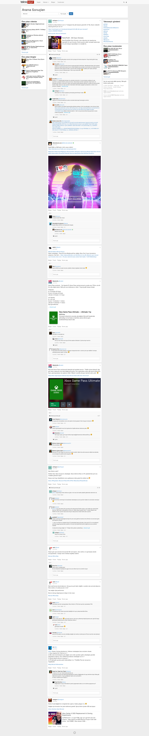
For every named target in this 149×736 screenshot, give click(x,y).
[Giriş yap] (126, 2)
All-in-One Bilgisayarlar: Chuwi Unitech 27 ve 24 (34, 41)
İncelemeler (61, 2)
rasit (56, 547)
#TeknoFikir (66, 481)
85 (28, 37)
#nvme (99, 151)
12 (28, 60)
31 (110, 68)
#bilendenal (51, 151)
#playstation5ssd (79, 153)
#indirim (72, 151)
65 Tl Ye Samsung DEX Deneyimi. (117, 71)
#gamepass (58, 375)
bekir (55, 498)
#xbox (54, 251)
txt (55, 647)
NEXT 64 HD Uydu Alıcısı (114, 54)
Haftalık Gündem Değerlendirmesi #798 (35, 24)
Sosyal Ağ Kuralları (108, 88)
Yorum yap (65, 51)
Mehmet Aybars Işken (61, 443)
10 (110, 57)
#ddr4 (56, 153)
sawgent (58, 699)
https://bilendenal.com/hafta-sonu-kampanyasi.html (62, 149)
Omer (56, 332)
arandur (56, 58)
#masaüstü (62, 153)
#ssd (92, 151)
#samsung (83, 151)
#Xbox (50, 651)
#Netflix (105, 38)
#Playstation (55, 481)
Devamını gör (65, 86)
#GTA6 (105, 33)
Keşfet (38, 2)
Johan (59, 339)
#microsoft (86, 375)
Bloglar (53, 2)
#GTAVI (105, 24)
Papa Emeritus (60, 682)
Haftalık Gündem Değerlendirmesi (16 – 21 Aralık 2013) (35, 47)
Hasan (56, 216)
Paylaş (59, 51)
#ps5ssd (86, 153)
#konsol (58, 33)
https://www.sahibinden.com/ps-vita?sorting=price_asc (67, 108)
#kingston (77, 151)
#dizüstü (67, 153)
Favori (54, 51)
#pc (68, 375)
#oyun (62, 251)
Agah (55, 617)
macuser (57, 632)
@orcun (54, 492)
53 (110, 62)
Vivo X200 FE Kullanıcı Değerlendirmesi (32, 65)
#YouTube (106, 36)
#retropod (63, 33)
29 (110, 73)
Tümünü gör (25, 52)
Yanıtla (58, 61)
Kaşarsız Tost (59, 349)
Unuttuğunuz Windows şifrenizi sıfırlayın (34, 35)
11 (28, 67)
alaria (55, 426)
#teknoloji (57, 151)
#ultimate (64, 375)
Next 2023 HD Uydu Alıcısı (115, 48)
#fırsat (68, 151)
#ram (95, 151)
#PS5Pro (105, 34)
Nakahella (58, 281)
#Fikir (71, 481)
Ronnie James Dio (61, 121)
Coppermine (58, 98)
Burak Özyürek (59, 419)
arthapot (58, 20)
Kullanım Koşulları (107, 87)
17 (28, 31)
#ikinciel (50, 251)
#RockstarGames (108, 41)
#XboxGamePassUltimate (81, 481)
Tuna (56, 266)
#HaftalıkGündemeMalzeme (111, 28)
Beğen (50, 51)
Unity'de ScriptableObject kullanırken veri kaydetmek (33, 82)
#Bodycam (106, 40)
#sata (53, 153)
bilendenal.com (62, 143)
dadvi (56, 247)
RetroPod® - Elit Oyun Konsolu (72, 38)
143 (28, 49)
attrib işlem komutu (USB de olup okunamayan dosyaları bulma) (35, 76)
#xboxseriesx (59, 664)
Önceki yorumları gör (75, 54)
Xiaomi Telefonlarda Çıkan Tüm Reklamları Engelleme (34, 71)
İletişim (122, 85)
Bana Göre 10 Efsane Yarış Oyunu (35, 59)
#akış (49, 375)
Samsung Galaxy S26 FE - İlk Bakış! (35, 29)
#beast (88, 151)
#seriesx (54, 709)
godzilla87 (57, 517)
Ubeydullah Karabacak (60, 223)
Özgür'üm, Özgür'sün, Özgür (61, 671)
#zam (81, 375)
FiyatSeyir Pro (112, 59)
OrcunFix (59, 64)
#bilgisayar (63, 151)
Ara (71, 14)
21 (28, 78)
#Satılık (105, 26)
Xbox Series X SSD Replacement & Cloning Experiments (77, 714)
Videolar (45, 2)
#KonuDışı (55, 556)
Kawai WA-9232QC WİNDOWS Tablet (117, 65)
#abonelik (76, 375)
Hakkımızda (116, 85)
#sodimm (91, 153)
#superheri (106, 29)
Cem (57, 609)
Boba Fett (57, 565)
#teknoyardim (52, 33)
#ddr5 (49, 153)
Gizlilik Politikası (117, 87)
